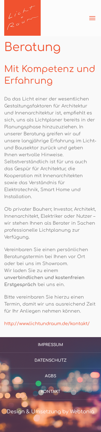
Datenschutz (50, 360)
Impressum (50, 345)
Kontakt (50, 392)
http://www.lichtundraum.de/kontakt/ (47, 323)
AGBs (50, 376)
